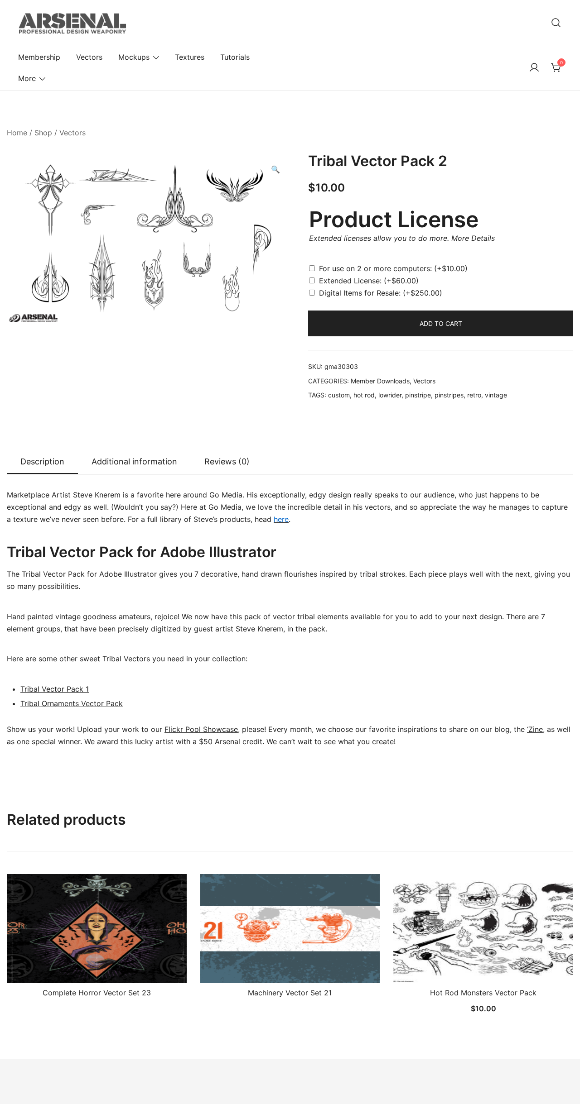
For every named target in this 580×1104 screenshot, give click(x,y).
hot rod (364, 395)
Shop (43, 132)
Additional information (134, 461)
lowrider (389, 395)
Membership (39, 57)
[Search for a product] (556, 22)
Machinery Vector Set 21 (290, 992)
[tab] (42, 462)
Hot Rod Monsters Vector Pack (483, 992)
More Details (473, 238)
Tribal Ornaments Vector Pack (71, 703)
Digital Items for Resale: (380, 292)
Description (42, 461)
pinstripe (418, 395)
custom (339, 395)
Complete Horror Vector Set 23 (97, 992)
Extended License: (369, 280)
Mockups (134, 57)
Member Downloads (380, 381)
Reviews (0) (227, 461)
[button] (275, 169)
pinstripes (449, 395)
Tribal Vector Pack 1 (54, 688)
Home (17, 132)
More (27, 78)
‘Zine (535, 729)
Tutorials (235, 57)
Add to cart (441, 323)
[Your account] (534, 68)
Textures (189, 57)
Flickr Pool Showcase (201, 729)
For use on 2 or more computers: (393, 268)
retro (474, 395)
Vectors (89, 57)
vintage (496, 395)
